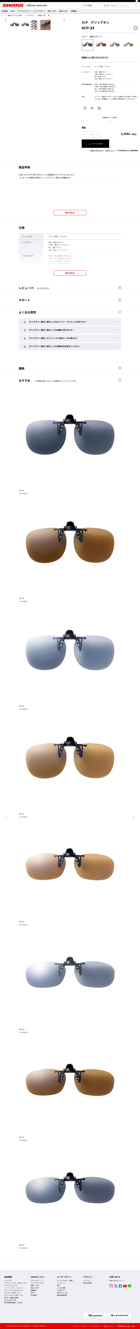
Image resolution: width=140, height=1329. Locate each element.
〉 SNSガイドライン (108, 1326)
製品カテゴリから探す (15, 15)
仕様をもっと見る (109, 117)
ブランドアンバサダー (38, 1283)
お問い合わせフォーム (116, 1280)
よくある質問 (61, 1288)
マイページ (86, 1280)
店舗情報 (73, 11)
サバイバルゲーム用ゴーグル (13, 1295)
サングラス (30, 15)
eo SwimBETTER (10, 1300)
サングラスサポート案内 (65, 1280)
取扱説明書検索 (62, 1295)
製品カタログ (63, 11)
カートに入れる (97, 144)
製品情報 (5, 11)
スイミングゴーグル (10, 1285)
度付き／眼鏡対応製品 (11, 1298)
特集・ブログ (52, 11)
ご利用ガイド (61, 1290)
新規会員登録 (87, 1283)
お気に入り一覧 (62, 1293)
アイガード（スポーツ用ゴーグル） (15, 1283)
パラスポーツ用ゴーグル (12, 1293)
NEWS (13, 11)
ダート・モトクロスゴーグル (13, 1290)
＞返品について (110, 150)
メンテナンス (61, 1283)
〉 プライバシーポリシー (80, 1326)
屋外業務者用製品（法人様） (13, 1303)
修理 (58, 1285)
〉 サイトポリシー (95, 1326)
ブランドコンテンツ (24, 11)
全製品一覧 (41, 15)
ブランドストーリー (37, 1280)
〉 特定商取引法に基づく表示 (125, 1326)
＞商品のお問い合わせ (96, 150)
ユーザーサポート (39, 11)
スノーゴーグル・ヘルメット (13, 1288)
